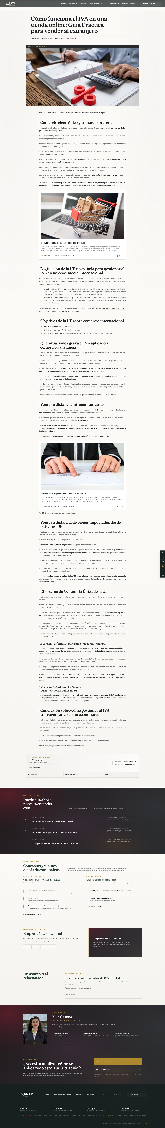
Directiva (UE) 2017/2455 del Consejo (59, 289)
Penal (91, 3)
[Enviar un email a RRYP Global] (163, 562)
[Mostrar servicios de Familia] (67, 3)
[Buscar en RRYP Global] (138, 3)
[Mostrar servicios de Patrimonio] (78, 3)
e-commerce (51, 154)
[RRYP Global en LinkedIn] (163, 570)
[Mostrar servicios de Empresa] (87, 3)
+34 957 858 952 (117, 1094)
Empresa (83, 3)
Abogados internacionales (63, 1094)
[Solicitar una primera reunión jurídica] (163, 566)
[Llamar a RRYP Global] (163, 553)
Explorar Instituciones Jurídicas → (32, 914)
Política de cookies (106, 1123)
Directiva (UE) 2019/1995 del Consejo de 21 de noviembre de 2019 (71, 298)
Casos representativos (71, 774)
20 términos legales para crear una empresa (59, 513)
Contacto (132, 3)
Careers (79, 1094)
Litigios (47, 1094)
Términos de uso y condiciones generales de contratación (132, 1123)
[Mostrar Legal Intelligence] (120, 3)
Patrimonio (73, 3)
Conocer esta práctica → (100, 952)
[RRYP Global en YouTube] (163, 575)
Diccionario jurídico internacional (66, 38)
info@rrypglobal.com (106, 1094)
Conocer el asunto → (71, 994)
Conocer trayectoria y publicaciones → (63, 1044)
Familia (63, 3)
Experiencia (98, 3)
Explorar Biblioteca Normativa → (95, 906)
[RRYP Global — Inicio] (12, 3)
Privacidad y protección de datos (115, 1123)
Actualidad (91, 1094)
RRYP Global (43, 746)
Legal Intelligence (113, 3)
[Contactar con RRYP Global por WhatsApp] (163, 557)
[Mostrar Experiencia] (103, 3)
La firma (125, 3)
